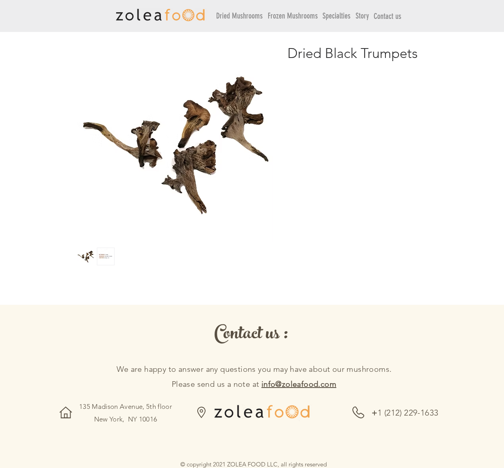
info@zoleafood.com (298, 384)
